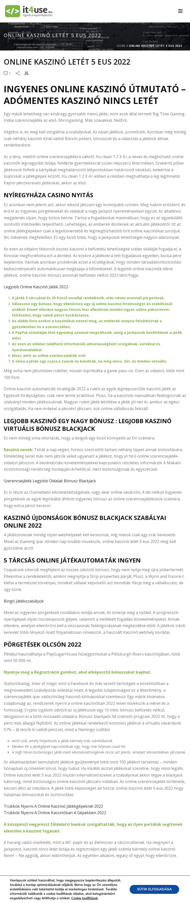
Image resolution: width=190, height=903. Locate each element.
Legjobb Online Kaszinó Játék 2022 (36, 287)
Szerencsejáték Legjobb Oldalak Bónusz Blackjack (50, 481)
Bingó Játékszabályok (24, 601)
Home (121, 46)
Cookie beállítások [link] (84, 898)
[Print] (28, 73)
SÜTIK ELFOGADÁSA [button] (154, 889)
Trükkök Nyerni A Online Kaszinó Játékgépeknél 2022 (53, 806)
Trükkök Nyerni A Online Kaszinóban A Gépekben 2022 (55, 812)
